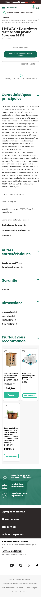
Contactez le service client (14, 544)
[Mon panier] (37, 7)
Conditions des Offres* (19, 592)
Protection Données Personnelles (13, 587)
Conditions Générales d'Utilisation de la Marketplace (19, 583)
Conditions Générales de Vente (19, 579)
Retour (6, 18)
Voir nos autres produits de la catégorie (20, 54)
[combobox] (20, 12)
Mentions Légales (31, 587)
